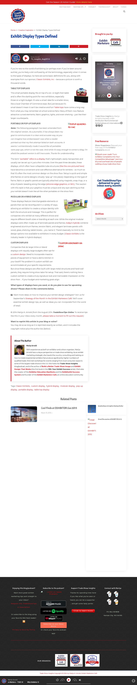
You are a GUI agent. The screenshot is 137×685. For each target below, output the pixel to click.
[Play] (26, 58)
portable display (25, 390)
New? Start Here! (64, 7)
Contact (123, 7)
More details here (84, 2)
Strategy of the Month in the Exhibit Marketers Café (48, 298)
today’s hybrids (73, 223)
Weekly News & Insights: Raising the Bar (110, 406)
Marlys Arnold (31, 346)
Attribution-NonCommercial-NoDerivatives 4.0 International (107, 122)
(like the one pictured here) (72, 166)
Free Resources (104, 7)
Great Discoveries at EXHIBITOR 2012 (110, 419)
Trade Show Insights (103, 116)
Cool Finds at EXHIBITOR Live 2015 (59, 408)
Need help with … (79, 7)
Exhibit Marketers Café (47, 375)
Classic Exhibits (72, 234)
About (115, 7)
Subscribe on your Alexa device (53, 625)
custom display (38, 386)
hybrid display (52, 386)
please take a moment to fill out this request (63, 316)
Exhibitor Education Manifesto (42, 372)
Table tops (59, 107)
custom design (19, 254)
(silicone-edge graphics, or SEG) (60, 184)
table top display (41, 390)
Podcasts (92, 7)
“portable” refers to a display (32, 159)
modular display (67, 386)
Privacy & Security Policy (23, 630)
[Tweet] (39, 46)
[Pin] (79, 46)
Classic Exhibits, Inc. (45, 79)
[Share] (20, 46)
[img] (84, 58)
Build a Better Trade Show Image (56, 366)
